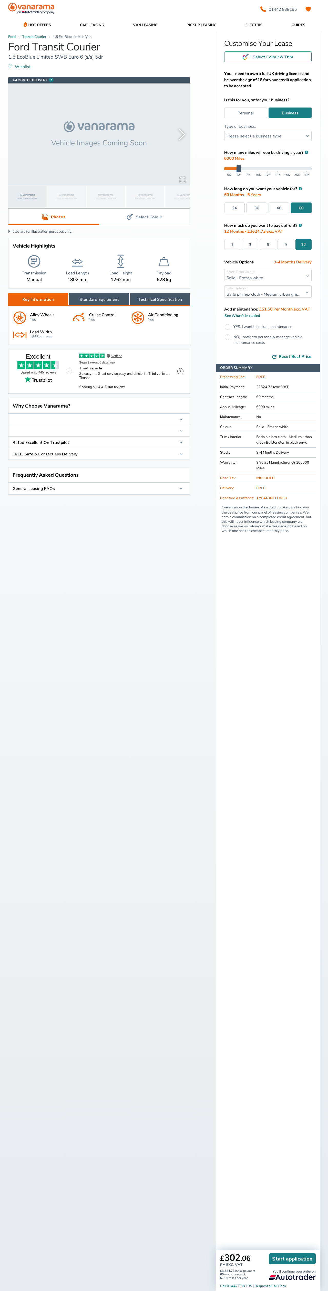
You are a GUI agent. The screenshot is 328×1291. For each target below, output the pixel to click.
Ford (12, 37)
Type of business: (240, 126)
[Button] (99, 419)
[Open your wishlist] (308, 9)
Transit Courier (34, 37)
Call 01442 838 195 (236, 1286)
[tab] (144, 217)
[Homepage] (31, 9)
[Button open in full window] (182, 179)
